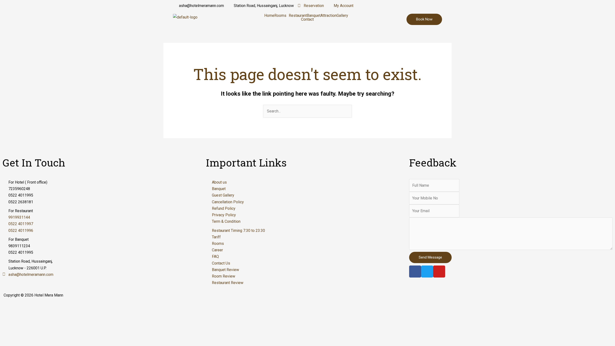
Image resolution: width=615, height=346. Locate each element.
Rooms (280, 16)
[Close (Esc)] (9, 307)
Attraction (328, 16)
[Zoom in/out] (70, 307)
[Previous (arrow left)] (9, 315)
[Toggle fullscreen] (50, 307)
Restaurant (298, 16)
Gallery (342, 16)
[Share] (29, 307)
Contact (307, 19)
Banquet (313, 16)
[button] (281, 16)
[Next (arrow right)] (29, 315)
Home (269, 16)
